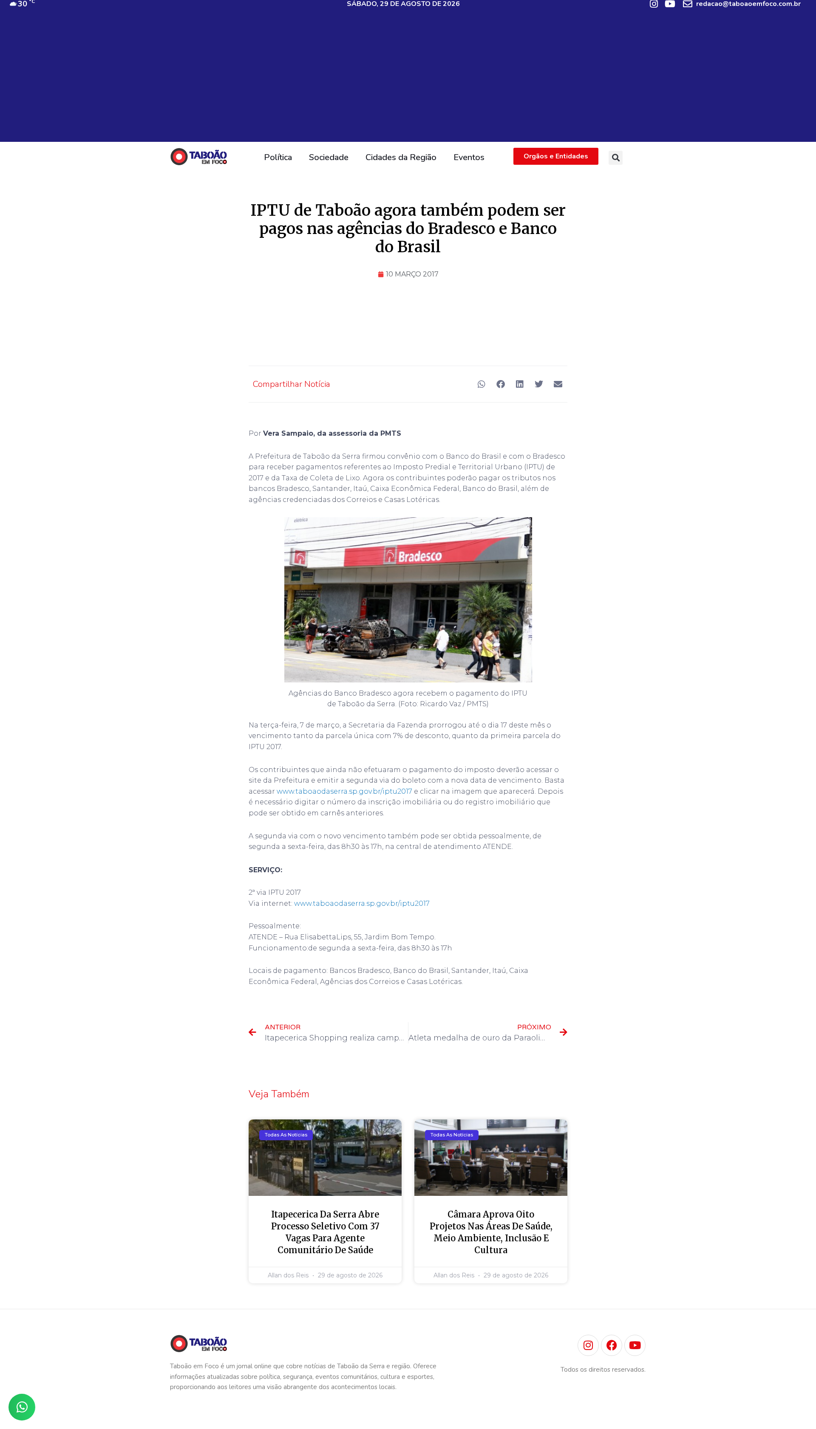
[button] (616, 158)
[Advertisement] (408, 82)
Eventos (468, 157)
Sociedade (328, 157)
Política (278, 157)
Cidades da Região (401, 157)
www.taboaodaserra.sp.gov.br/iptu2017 (344, 791)
